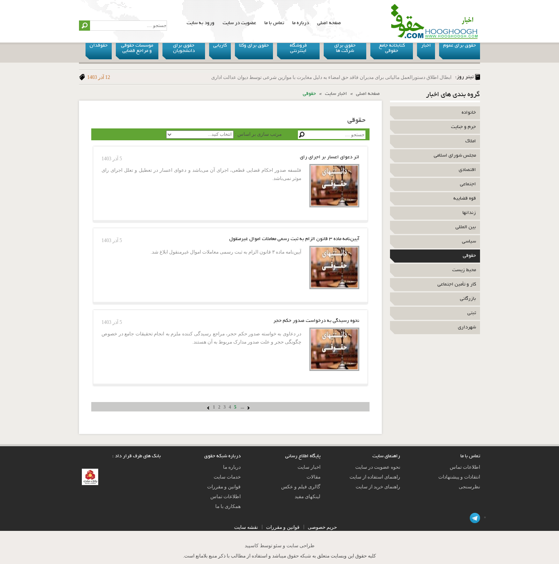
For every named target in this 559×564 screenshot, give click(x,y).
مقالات (313, 477)
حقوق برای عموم (459, 45)
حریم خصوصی (322, 527)
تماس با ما (274, 23)
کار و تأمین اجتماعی (456, 284)
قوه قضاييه (464, 198)
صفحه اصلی (329, 23)
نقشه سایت (246, 527)
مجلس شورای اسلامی (455, 155)
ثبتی (471, 313)
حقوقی (469, 255)
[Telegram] (475, 517)
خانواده (469, 112)
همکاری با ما (228, 506)
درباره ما (300, 23)
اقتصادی (467, 170)
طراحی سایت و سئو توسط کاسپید (280, 545)
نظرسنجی (469, 487)
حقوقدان (99, 45)
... (242, 407)
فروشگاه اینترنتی (298, 48)
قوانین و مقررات (224, 487)
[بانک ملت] (90, 473)
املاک (470, 141)
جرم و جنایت (463, 127)
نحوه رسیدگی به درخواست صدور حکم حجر (316, 321)
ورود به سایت (200, 23)
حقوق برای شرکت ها (345, 48)
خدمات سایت (227, 477)
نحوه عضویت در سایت (377, 467)
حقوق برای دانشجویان (184, 48)
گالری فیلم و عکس (300, 487)
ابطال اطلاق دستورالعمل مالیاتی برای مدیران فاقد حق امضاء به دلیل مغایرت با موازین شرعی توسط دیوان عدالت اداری (269, 77)
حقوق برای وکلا (254, 45)
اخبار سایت (336, 94)
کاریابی (220, 45)
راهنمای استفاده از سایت (374, 477)
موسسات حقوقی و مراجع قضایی (137, 48)
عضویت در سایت (239, 23)
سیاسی (469, 241)
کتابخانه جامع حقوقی (392, 48)
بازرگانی (468, 298)
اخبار (426, 45)
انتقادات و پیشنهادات (459, 477)
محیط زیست (464, 270)
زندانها (469, 213)
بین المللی (465, 227)
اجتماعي (468, 184)
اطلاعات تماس (465, 467)
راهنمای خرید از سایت (378, 487)
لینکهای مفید (307, 496)
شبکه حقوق (299, 556)
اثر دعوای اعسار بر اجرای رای (329, 157)
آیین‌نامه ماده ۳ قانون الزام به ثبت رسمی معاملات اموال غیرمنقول (294, 239)
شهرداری (467, 327)
